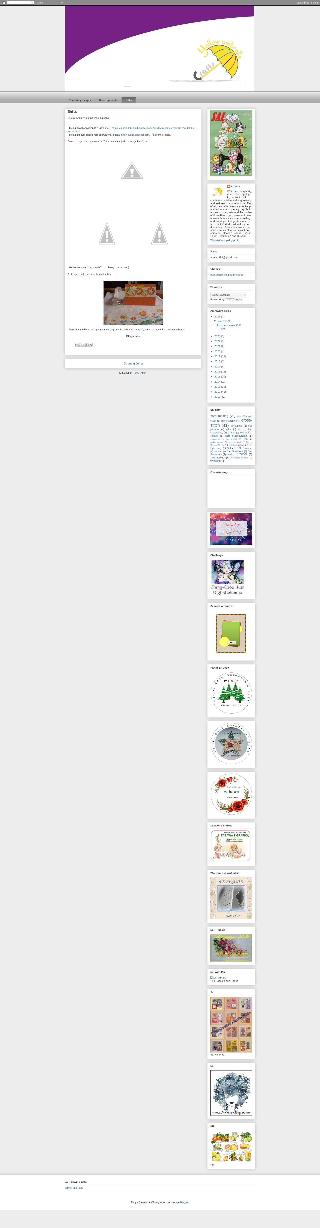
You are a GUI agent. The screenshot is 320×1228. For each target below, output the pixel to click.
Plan (245, 439)
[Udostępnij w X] (84, 345)
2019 (217, 356)
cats (239, 416)
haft (239, 429)
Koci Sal (244, 432)
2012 (217, 391)
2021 (217, 346)
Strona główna (133, 363)
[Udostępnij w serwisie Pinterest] (91, 345)
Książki (214, 435)
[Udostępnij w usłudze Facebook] (87, 345)
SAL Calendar (244, 448)
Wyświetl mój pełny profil (224, 240)
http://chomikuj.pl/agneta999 (227, 274)
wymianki (215, 460)
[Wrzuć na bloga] (80, 345)
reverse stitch (235, 442)
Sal (229, 448)
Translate (237, 299)
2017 (217, 366)
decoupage (236, 426)
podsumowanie (217, 442)
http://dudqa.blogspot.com (135, 134)
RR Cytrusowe (236, 445)
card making (219, 416)
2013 (217, 386)
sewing (230, 454)
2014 (217, 381)
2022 (217, 341)
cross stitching (229, 421)
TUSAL (243, 454)
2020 (217, 351)
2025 (217, 316)
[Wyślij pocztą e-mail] (77, 345)
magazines (215, 439)
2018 (217, 361)
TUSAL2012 (217, 457)
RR (222, 445)
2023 (217, 336)
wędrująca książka (240, 458)
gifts (228, 429)
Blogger (184, 1202)
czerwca (223, 320)
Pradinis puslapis (80, 100)
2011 (217, 396)
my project (231, 439)
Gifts (129, 100)
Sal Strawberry (235, 451)
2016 (217, 371)
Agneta (235, 186)
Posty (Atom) (140, 373)
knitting (231, 432)
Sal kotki (218, 451)
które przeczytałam (236, 435)
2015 (217, 376)
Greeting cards (108, 100)
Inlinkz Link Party (74, 1187)
